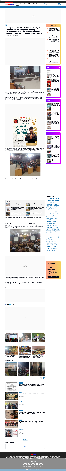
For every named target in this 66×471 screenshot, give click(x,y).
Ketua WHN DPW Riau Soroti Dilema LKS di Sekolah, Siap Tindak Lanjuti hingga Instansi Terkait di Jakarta (55, 80)
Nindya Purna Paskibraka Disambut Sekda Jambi (30, 403)
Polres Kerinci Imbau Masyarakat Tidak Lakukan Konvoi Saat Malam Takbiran (23, 374)
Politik (56, 6)
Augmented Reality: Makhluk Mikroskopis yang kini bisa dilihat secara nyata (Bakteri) (54, 61)
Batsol (20, 420)
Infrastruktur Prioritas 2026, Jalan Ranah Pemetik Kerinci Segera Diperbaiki (37, 208)
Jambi (29, 3)
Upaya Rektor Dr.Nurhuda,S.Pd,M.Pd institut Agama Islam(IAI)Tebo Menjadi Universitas (25, 356)
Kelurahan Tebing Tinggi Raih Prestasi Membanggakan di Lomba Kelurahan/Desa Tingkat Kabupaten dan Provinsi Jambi (37, 356)
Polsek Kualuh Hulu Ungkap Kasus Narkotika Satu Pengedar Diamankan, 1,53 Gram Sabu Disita (55, 151)
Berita (21, 3)
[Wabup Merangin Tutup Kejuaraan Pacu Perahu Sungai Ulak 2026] (49, 114)
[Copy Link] (13, 304)
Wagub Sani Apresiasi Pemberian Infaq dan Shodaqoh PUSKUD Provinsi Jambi (17, 208)
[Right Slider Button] (60, 7)
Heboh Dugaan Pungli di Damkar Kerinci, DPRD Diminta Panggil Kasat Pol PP (36, 204)
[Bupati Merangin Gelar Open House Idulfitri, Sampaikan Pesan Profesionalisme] (8, 204)
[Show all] (59, 67)
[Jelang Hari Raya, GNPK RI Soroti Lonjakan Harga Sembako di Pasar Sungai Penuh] (49, 127)
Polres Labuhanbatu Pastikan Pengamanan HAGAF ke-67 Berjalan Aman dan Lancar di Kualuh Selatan (55, 155)
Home (17, 3)
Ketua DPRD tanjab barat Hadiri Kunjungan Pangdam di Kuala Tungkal (36, 213)
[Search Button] (59, 4)
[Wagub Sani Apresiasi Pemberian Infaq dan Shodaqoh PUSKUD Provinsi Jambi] (8, 209)
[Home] (6, 25)
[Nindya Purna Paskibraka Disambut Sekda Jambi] (11, 405)
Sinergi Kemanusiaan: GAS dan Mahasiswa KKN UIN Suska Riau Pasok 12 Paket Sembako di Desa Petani (54, 40)
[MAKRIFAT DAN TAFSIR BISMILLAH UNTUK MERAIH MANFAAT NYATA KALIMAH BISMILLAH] (11, 396)
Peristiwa (51, 6)
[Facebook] (6, 304)
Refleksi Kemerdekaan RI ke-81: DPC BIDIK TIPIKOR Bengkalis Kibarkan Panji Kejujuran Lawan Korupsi (30, 431)
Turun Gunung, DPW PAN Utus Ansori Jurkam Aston (11, 356)
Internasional (16, 6)
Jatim (47, 6)
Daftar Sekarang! (53, 276)
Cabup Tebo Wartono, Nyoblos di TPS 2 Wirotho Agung (38, 343)
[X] (8, 304)
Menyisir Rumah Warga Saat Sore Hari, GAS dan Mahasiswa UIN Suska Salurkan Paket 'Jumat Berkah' (53, 33)
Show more (25, 439)
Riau (24, 3)
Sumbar (40, 6)
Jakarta (20, 410)
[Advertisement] (33, 16)
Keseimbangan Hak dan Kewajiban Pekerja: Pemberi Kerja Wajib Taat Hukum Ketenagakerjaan (32, 413)
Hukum (22, 6)
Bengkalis (21, 382)
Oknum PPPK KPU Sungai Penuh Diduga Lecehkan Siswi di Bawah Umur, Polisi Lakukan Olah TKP (17, 213)
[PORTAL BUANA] (10, 4)
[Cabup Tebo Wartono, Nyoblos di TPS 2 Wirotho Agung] (38, 337)
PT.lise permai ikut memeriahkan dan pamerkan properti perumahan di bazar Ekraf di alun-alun (55, 104)
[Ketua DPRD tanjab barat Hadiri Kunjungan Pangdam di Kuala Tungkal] (28, 214)
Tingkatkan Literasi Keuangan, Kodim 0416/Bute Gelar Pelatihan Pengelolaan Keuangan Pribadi (11, 343)
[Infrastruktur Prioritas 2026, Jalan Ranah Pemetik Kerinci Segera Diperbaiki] (28, 209)
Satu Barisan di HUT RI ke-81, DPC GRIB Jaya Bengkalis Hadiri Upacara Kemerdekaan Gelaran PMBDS (31, 422)
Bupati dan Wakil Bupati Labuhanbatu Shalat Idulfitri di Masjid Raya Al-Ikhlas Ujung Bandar (55, 160)
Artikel (20, 392)
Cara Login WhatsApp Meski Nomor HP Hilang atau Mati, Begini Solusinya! (54, 29)
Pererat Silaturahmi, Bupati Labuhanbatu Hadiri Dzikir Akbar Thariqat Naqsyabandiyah (55, 146)
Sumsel (36, 6)
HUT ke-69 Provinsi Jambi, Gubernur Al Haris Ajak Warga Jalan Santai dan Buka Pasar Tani (54, 36)
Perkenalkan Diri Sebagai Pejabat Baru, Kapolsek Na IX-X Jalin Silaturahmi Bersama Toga (55, 141)
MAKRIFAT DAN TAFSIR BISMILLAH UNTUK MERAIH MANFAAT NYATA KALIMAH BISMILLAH (31, 394)
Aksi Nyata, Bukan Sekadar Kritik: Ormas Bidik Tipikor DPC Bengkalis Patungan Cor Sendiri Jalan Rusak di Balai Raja (55, 94)
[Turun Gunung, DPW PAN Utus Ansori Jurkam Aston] (11, 350)
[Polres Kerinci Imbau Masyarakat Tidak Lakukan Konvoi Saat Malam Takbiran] (23, 369)
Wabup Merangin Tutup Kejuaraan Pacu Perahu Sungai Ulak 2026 (55, 113)
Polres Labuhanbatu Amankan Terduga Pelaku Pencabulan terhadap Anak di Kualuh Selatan (55, 137)
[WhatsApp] (11, 304)
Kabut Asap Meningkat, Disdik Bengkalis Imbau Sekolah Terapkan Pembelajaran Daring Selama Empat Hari (31, 385)
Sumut (25, 6)
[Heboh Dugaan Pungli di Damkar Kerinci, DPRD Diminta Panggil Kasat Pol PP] (28, 204)
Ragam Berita (35, 3)
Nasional (11, 6)
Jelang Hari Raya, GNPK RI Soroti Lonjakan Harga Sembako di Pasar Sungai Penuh (55, 127)
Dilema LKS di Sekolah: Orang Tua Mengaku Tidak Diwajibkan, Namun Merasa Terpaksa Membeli (55, 84)
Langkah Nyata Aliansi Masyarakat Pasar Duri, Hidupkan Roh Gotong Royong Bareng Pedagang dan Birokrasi (54, 47)
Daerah (17, 5)
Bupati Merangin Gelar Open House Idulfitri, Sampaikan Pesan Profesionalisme (17, 204)
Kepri (44, 6)
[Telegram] (10, 304)
